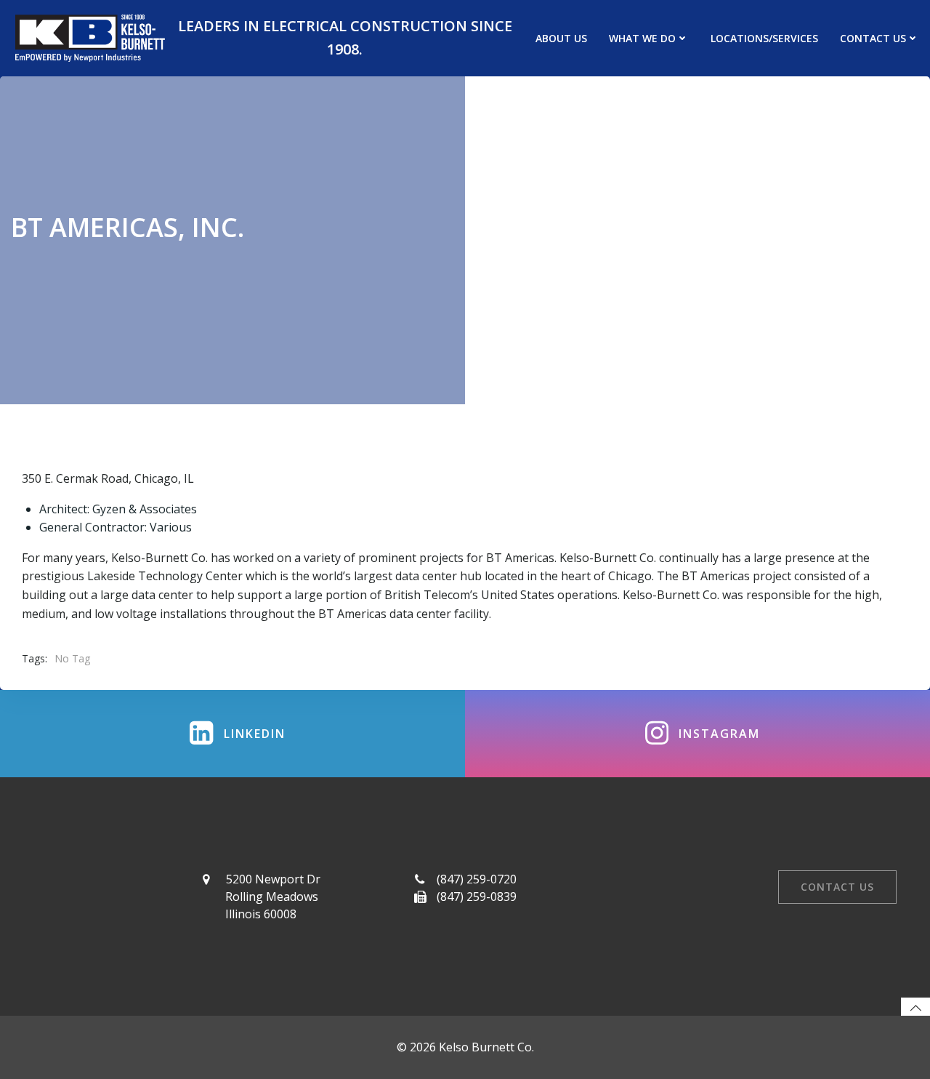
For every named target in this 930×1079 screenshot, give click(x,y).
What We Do (642, 38)
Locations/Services (764, 38)
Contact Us (873, 38)
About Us (561, 38)
